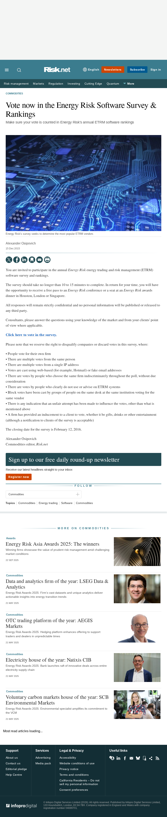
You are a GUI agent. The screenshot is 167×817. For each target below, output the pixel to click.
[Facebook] (16, 259)
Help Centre (14, 774)
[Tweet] (9, 259)
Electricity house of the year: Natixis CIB (48, 659)
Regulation (55, 83)
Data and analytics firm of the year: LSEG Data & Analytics (57, 583)
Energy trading (48, 503)
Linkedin (118, 758)
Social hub (150, 758)
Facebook (124, 758)
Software (67, 503)
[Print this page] (47, 259)
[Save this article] (32, 259)
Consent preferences (73, 789)
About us (12, 757)
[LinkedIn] (24, 259)
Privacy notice (69, 769)
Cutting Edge (93, 83)
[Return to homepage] (57, 71)
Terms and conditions (74, 774)
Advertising (43, 757)
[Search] (19, 70)
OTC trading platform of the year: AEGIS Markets (49, 623)
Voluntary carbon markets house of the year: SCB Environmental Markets (57, 699)
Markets (38, 83)
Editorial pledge (16, 769)
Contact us (13, 763)
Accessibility (67, 757)
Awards (10, 538)
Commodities (14, 93)
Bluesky (137, 758)
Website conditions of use (77, 763)
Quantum (113, 83)
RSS (157, 758)
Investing (74, 83)
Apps (144, 758)
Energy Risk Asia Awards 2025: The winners (52, 543)
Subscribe (137, 69)
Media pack (43, 763)
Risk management (16, 83)
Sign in (156, 69)
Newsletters (113, 69)
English (93, 69)
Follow (83, 485)
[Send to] (39, 259)
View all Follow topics (111, 758)
